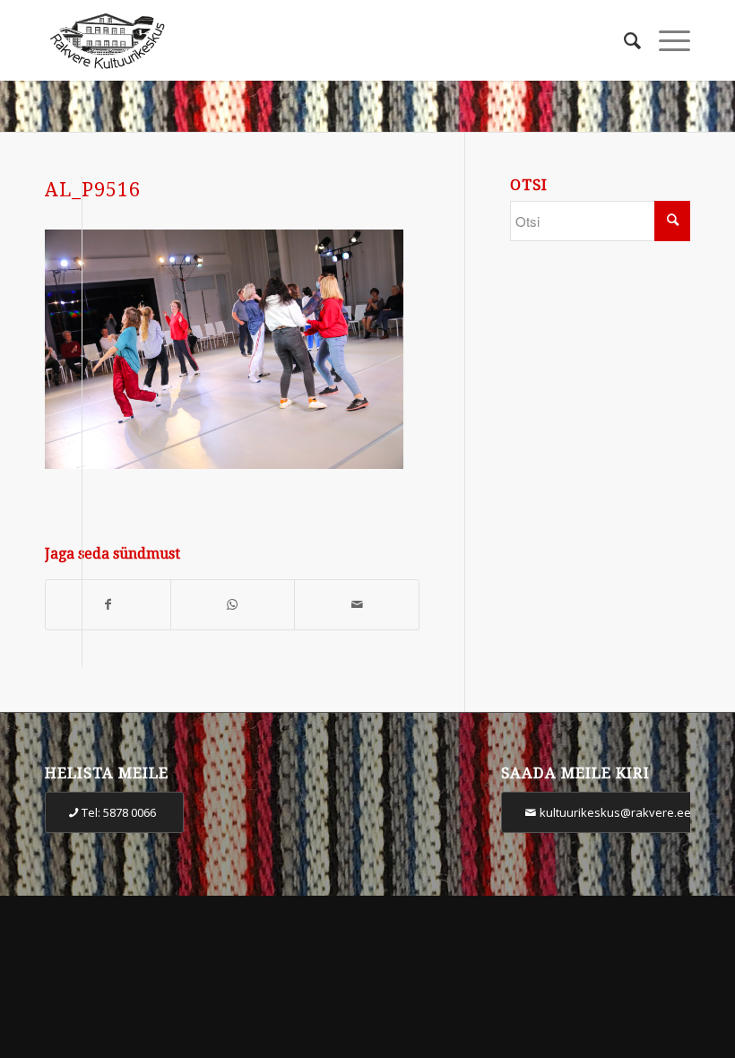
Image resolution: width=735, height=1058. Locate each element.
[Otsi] (623, 40)
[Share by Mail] (357, 604)
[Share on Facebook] (108, 604)
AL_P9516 (93, 189)
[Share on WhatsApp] (233, 604)
